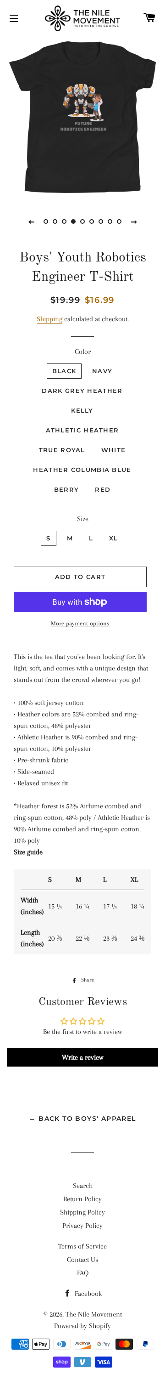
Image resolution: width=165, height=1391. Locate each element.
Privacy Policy (82, 1225)
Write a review (82, 1057)
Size (82, 519)
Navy (102, 371)
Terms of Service (82, 1246)
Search (83, 1185)
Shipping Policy (82, 1212)
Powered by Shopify (82, 1326)
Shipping (49, 319)
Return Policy (82, 1199)
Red (102, 489)
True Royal (62, 450)
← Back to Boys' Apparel (82, 1118)
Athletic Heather (82, 430)
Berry (66, 489)
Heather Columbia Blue (82, 469)
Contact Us (82, 1259)
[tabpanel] (82, 117)
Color (83, 351)
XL (113, 538)
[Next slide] (134, 221)
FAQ (82, 1273)
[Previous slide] (31, 221)
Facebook (87, 1293)
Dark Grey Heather (82, 390)
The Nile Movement (94, 1314)
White (113, 450)
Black (64, 371)
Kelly (82, 410)
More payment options (80, 623)
